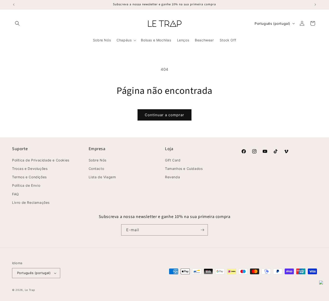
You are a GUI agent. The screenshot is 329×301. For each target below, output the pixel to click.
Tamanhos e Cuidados (184, 169)
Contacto (96, 169)
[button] (17, 23)
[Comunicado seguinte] (315, 4)
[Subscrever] (202, 230)
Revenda (172, 177)
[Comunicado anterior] (13, 4)
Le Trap (30, 290)
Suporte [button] (20, 149)
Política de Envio (26, 185)
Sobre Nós (97, 160)
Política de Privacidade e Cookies (40, 160)
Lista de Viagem (102, 177)
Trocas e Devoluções (29, 169)
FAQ (15, 194)
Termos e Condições (29, 177)
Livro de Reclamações (31, 202)
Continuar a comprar (164, 115)
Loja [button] (169, 149)
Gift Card (172, 160)
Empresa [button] (97, 149)
